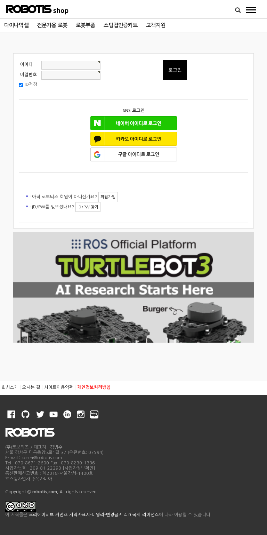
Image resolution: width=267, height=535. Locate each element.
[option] (16, 25)
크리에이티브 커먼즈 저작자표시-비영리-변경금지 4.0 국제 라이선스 (94, 514)
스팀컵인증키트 (121, 25)
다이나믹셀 (16, 25)
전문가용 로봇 (52, 25)
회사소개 (10, 387)
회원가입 (108, 197)
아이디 (26, 64)
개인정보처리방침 (94, 387)
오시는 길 (31, 387)
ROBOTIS (37, 8)
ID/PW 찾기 (88, 207)
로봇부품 (85, 25)
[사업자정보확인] (79, 468)
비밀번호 (28, 74)
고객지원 (155, 25)
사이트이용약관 (58, 387)
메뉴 (251, 9)
